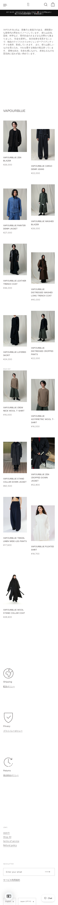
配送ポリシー (9, 686)
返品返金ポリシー (11, 775)
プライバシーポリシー (13, 731)
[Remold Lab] (29, 5)
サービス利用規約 (11, 880)
